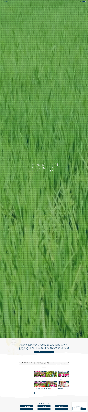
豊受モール (84, 1)
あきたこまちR (44, 362)
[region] (79, 406)
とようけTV (48, 362)
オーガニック (22, 363)
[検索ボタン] (80, 1)
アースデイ (61, 362)
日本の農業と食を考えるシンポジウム (57, 363)
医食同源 (41, 363)
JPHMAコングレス (22, 362)
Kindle (26, 362)
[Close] (85, 402)
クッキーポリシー (82, 407)
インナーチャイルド (66, 362)
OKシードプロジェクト (32, 362)
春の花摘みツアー (65, 363)
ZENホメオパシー (38, 362)
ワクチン (37, 363)
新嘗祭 (45, 363)
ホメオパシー (33, 363)
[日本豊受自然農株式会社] (5, 1)
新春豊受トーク (49, 363)
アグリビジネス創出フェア (54, 362)
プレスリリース (27, 363)
